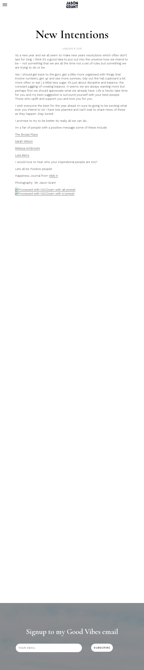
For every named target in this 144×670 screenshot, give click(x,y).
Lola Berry (22, 155)
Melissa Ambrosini (27, 148)
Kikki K (53, 175)
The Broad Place (26, 134)
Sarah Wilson (24, 141)
